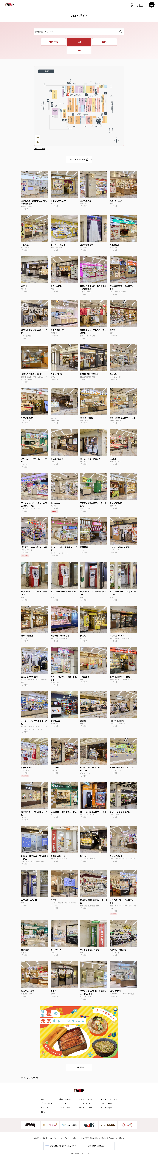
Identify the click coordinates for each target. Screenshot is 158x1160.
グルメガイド (46, 1103)
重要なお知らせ (65, 1099)
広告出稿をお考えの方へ (97, 1146)
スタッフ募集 (64, 1107)
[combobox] (79, 31)
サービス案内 (106, 1103)
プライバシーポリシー (71, 1138)
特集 (43, 1111)
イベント (44, 1107)
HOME (23, 1078)
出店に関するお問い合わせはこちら (63, 1146)
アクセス (62, 1103)
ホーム (43, 1099)
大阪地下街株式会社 (40, 1138)
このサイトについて (55, 1138)
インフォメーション (109, 1099)
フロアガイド (84, 1103)
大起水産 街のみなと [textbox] (44, 31)
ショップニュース (86, 1107)
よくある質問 (106, 1107)
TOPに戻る (79, 1067)
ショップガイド (85, 1099)
